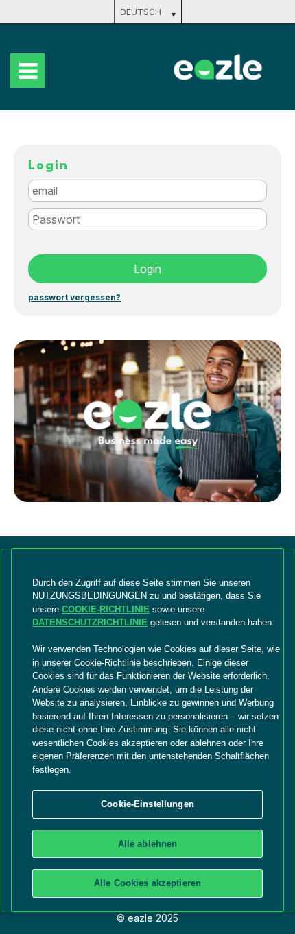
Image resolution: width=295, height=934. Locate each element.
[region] (147, 730)
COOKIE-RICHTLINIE (106, 609)
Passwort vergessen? (74, 298)
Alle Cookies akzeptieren (147, 883)
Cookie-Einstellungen (147, 804)
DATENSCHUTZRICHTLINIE (90, 622)
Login (147, 269)
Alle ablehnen (148, 844)
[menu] (27, 70)
